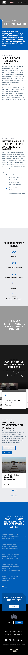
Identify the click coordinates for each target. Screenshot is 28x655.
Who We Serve (18, 634)
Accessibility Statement (13, 644)
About (7, 631)
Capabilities (9, 634)
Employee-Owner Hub (15, 645)
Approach (13, 631)
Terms (4, 644)
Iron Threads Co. (19, 644)
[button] (12, 490)
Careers (20, 631)
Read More (8, 405)
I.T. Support (23, 644)
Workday (11, 645)
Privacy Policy (7, 644)
